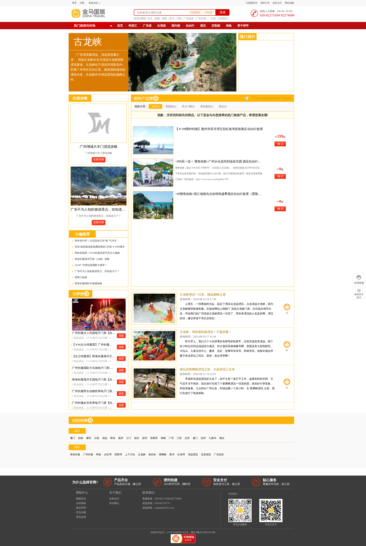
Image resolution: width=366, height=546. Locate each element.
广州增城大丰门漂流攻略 (98, 147)
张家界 (154, 438)
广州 (171, 438)
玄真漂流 (206, 454)
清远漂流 (193, 454)
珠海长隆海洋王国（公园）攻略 (92, 259)
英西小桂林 (81, 277)
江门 (128, 438)
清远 (104, 438)
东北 (150, 18)
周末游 (208, 12)
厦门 (195, 438)
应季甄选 (195, 12)
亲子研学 (243, 25)
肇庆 (88, 438)
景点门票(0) (188, 106)
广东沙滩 (201, 18)
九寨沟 (212, 438)
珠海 (112, 438)
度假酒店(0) (206, 106)
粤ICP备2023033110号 (203, 532)
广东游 (147, 25)
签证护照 (81, 507)
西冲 (171, 454)
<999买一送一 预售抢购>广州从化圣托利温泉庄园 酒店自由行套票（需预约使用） (219, 161)
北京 (187, 438)
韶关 (136, 438)
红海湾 (181, 454)
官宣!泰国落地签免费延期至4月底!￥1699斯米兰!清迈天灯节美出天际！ (99, 246)
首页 (120, 25)
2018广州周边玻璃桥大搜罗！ (91, 265)
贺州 (144, 438)
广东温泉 (189, 18)
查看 (121, 335)
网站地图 (289, 3)
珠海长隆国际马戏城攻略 (88, 283)
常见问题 (81, 512)
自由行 (190, 25)
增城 (163, 438)
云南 (96, 438)
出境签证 (223, 18)
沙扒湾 (108, 454)
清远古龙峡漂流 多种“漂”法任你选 (182, 82)
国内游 (176, 25)
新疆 (157, 18)
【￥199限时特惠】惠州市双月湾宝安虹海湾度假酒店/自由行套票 (219, 129)
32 (287, 312)
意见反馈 (81, 516)
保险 (229, 25)
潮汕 (221, 438)
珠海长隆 (75, 454)
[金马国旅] (88, 13)
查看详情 (98, 159)
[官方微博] (243, 494)
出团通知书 (251, 3)
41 (287, 350)
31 (287, 387)
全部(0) (155, 106)
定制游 (216, 25)
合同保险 (81, 503)
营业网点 (114, 503)
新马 (171, 18)
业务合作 (277, 3)
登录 (74, 3)
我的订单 (265, 3)
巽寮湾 (118, 454)
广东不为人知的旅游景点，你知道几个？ (99, 209)
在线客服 (359, 282)
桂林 (80, 438)
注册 (82, 3)
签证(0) (223, 106)
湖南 (164, 18)
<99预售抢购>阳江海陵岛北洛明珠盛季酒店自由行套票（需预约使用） (219, 193)
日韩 (179, 18)
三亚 (179, 438)
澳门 (72, 438)
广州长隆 (88, 454)
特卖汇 (133, 25)
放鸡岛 (152, 454)
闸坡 (98, 454)
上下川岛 (130, 454)
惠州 (120, 438)
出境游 (161, 25)
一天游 (212, 18)
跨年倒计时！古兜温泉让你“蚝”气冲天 (96, 240)
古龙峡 (141, 454)
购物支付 (81, 498)
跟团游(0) (171, 106)
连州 (203, 438)
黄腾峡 (162, 454)
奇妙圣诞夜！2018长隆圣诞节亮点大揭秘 (97, 252)
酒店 (203, 25)
